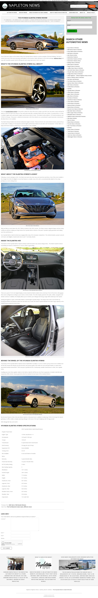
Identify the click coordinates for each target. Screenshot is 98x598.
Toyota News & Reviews (73, 133)
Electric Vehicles (9, 21)
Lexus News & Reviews (73, 101)
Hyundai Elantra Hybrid (41, 21)
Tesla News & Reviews (73, 131)
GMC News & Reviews (72, 85)
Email (2, 535)
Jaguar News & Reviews (73, 94)
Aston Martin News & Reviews (74, 51)
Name (2, 532)
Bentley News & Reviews (73, 62)
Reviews (69, 127)
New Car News (71, 120)
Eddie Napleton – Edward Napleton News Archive (79, 75)
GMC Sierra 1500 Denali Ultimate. (17, 505)
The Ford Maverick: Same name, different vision (19, 507)
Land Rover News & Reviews (74, 99)
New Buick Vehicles (72, 118)
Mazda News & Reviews (73, 107)
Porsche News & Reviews (73, 124)
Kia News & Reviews (72, 98)
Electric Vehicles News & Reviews (75, 77)
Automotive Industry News (74, 60)
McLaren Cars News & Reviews (75, 109)
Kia (48, 21)
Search (93, 4)
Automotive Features (72, 57)
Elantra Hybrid (57, 19)
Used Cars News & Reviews (74, 135)
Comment (3, 519)
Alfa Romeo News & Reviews (74, 49)
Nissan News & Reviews (73, 122)
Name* (69, 20)
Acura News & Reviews (73, 47)
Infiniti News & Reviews (73, 92)
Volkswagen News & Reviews (74, 137)
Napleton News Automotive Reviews (76, 116)
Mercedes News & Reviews (74, 111)
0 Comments (57, 21)
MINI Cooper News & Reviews (75, 112)
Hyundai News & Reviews (73, 90)
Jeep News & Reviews (72, 96)
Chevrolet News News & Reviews (75, 70)
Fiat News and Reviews (73, 79)
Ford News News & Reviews (74, 81)
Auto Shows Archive (72, 55)
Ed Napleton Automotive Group (49, 596)
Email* (69, 25)
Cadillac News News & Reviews (75, 68)
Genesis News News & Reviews (75, 83)
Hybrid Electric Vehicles (30, 21)
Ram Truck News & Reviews (74, 125)
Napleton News (37, 0)
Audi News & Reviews (72, 53)
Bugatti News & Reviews (73, 66)
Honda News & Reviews (73, 86)
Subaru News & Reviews (73, 129)
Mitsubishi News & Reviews (74, 114)
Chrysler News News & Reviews (75, 72)
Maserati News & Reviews (73, 105)
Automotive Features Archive (74, 59)
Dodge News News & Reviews (75, 73)
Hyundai (26, 19)
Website (2, 538)
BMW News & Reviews (73, 64)
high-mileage (17, 21)
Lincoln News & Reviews (73, 103)
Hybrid (22, 21)
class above (50, 19)
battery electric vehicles (46, 0)
